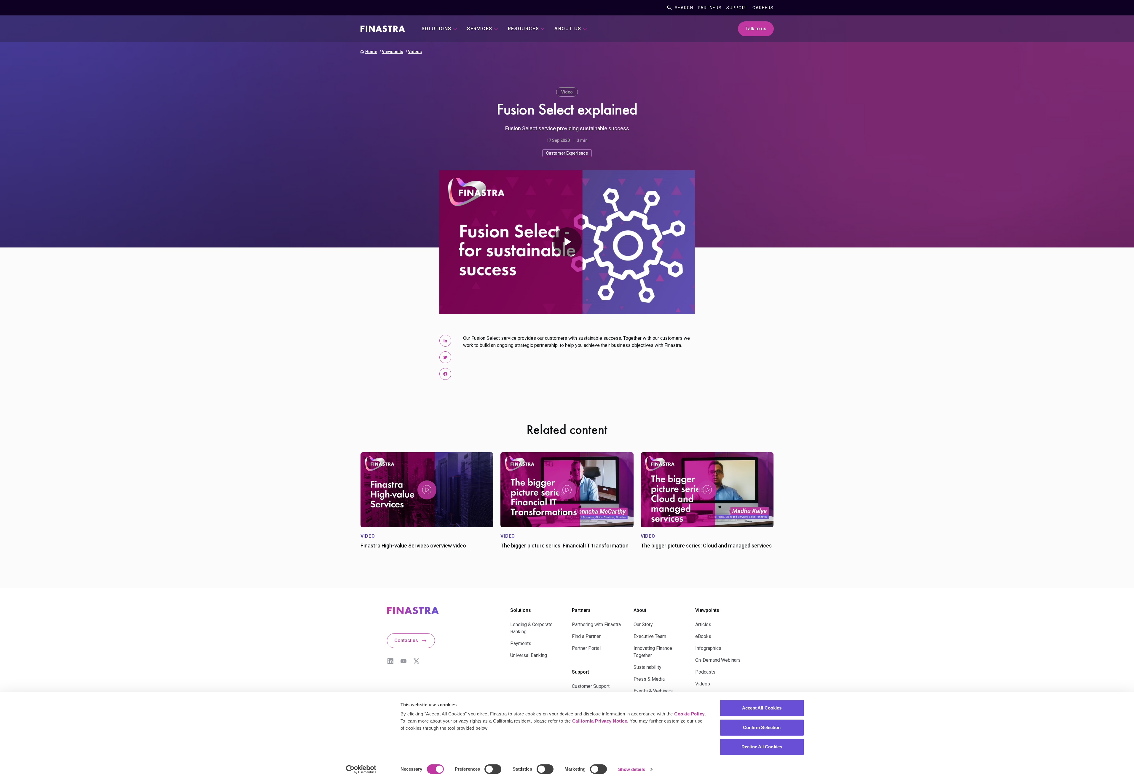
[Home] (383, 29)
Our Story (643, 624)
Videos (415, 51)
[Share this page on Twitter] (445, 357)
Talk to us (755, 28)
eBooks (703, 636)
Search (684, 7)
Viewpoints (392, 51)
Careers (762, 7)
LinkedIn (390, 661)
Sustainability (647, 667)
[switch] (492, 769)
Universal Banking (528, 655)
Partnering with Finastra (596, 624)
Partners (710, 7)
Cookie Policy (689, 713)
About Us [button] (567, 28)
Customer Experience (567, 153)
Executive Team (650, 636)
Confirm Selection (762, 727)
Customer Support (591, 686)
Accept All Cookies (762, 707)
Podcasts (705, 672)
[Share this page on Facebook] (445, 374)
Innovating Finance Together (653, 651)
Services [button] (479, 28)
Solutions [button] (437, 28)
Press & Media (649, 679)
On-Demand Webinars (718, 660)
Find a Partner (586, 636)
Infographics (708, 648)
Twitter (416, 661)
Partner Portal (586, 648)
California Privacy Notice (599, 720)
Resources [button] (523, 28)
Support (737, 7)
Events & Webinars (653, 691)
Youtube (403, 661)
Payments (520, 643)
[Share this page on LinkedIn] (445, 341)
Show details (631, 769)
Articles (703, 624)
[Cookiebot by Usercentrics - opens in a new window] (361, 769)
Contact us (406, 640)
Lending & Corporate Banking (531, 628)
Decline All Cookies (761, 746)
